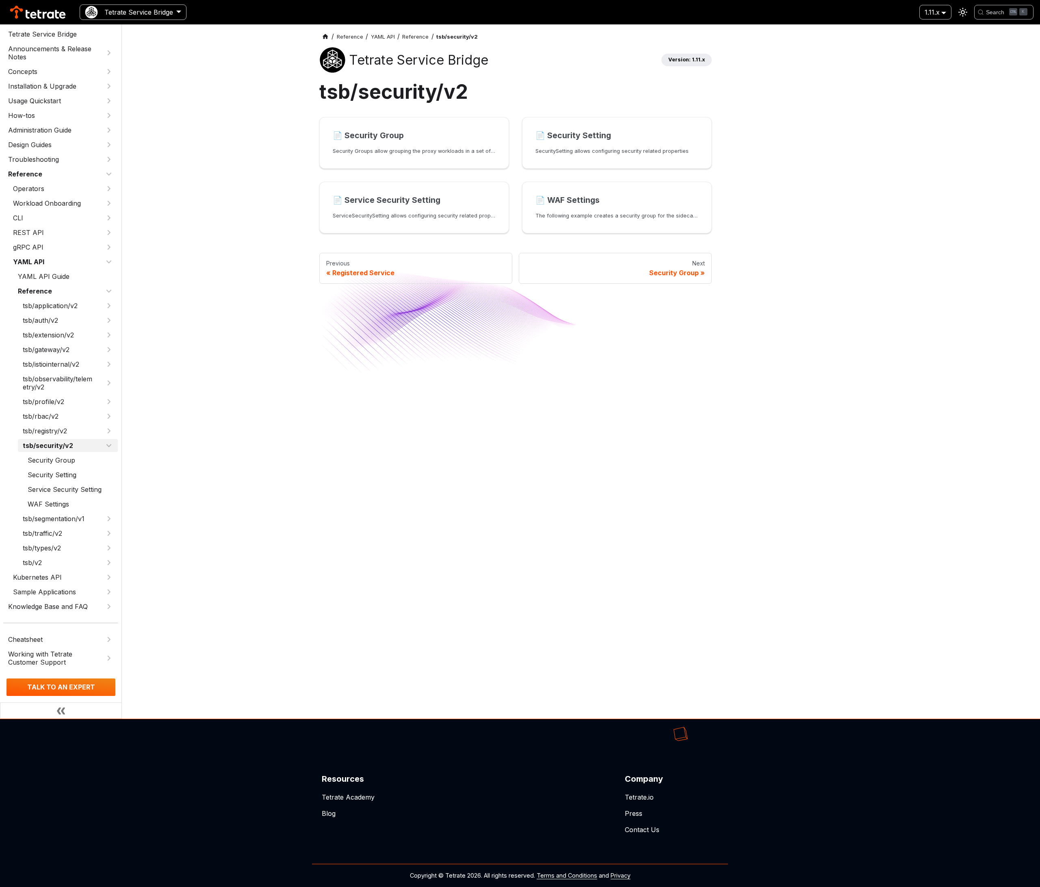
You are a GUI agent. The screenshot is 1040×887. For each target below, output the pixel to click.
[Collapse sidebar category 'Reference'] (109, 173)
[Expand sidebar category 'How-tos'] (109, 115)
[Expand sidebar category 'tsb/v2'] (109, 562)
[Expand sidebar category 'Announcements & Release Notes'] (109, 52)
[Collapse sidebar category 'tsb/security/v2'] (109, 445)
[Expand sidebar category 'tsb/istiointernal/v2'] (109, 364)
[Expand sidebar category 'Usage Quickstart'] (109, 100)
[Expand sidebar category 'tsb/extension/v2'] (109, 334)
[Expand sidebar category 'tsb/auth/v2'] (109, 320)
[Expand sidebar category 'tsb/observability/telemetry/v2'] (109, 382)
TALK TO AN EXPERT (61, 687)
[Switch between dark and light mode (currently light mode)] (962, 12)
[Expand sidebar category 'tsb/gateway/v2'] (109, 349)
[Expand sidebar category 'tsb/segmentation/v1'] (109, 518)
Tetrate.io (639, 797)
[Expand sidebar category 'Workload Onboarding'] (109, 203)
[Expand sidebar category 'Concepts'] (109, 71)
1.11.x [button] (932, 12)
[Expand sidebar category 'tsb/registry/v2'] (109, 430)
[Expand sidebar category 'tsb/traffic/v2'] (109, 533)
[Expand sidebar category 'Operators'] (109, 188)
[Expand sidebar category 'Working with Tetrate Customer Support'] (109, 658)
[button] (63, 232)
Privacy (620, 875)
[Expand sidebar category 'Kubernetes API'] (109, 577)
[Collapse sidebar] (61, 710)
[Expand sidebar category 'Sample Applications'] (109, 591)
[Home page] (325, 37)
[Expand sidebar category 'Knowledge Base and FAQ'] (109, 606)
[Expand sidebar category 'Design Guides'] (109, 144)
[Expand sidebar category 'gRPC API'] (109, 247)
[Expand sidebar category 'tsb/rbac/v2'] (109, 416)
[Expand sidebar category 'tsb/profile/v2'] (109, 401)
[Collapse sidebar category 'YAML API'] (109, 261)
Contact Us (642, 830)
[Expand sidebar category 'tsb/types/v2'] (109, 547)
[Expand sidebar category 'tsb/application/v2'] (109, 305)
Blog (329, 813)
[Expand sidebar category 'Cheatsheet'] (109, 639)
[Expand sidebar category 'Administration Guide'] (109, 130)
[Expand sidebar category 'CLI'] (109, 217)
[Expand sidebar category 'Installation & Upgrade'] (109, 86)
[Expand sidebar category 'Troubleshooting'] (109, 159)
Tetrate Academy (348, 797)
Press (633, 813)
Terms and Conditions (567, 875)
